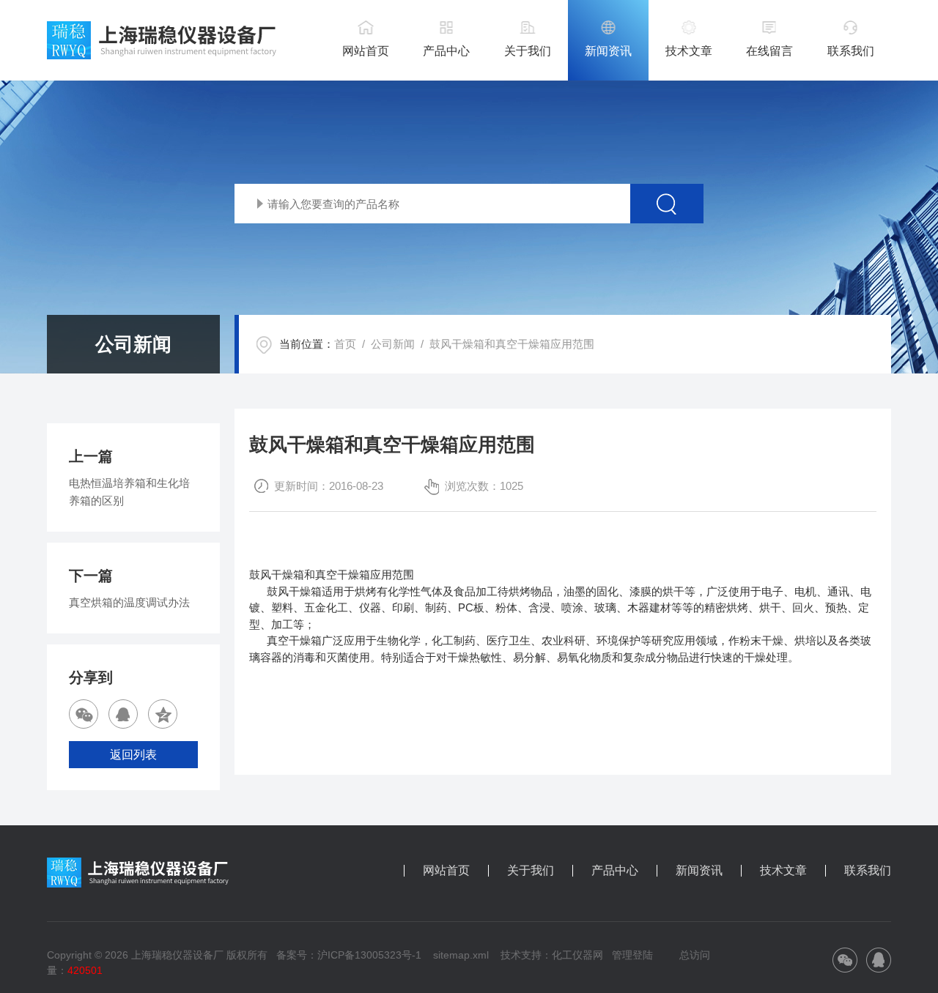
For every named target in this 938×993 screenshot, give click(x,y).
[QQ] (123, 714)
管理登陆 (632, 955)
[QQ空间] (162, 714)
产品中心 (446, 51)
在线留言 (769, 51)
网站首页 (365, 51)
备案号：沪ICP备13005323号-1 (348, 955)
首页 (345, 344)
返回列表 (133, 754)
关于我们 (527, 51)
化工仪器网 (577, 955)
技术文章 (688, 51)
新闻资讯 (608, 51)
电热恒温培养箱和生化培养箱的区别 (129, 492)
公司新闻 (393, 344)
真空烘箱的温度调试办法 (129, 602)
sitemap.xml (461, 955)
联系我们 (850, 51)
